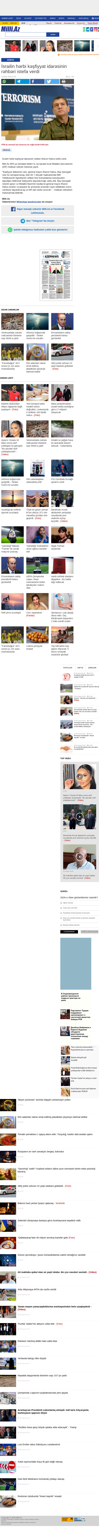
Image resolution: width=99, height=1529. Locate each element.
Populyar (67, 668)
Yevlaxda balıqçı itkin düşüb (32, 1358)
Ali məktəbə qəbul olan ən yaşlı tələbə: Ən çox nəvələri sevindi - (57, 1272)
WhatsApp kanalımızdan (28, 202)
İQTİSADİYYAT (41, 18)
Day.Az (49, 23)
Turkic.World (93, 23)
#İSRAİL (7, 150)
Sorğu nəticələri (89, 932)
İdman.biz (81, 23)
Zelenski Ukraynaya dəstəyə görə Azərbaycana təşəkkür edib (49, 1220)
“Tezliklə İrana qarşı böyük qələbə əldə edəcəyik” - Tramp (47, 1427)
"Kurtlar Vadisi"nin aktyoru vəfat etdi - (40, 1324)
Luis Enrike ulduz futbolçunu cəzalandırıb (39, 1444)
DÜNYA (61, 18)
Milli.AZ (10, 29)
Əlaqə (5, 23)
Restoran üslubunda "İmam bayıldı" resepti (39, 1496)
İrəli (97, 46)
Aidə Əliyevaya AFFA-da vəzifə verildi (37, 1289)
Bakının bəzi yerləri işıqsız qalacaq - (41, 1203)
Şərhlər (92, 668)
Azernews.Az (69, 23)
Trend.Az (57, 23)
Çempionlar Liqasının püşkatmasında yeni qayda (43, 1393)
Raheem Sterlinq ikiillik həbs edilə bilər (37, 1341)
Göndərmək (69, 932)
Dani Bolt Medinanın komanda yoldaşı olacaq (41, 1479)
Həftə (80, 668)
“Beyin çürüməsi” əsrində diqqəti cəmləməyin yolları (44, 1099)
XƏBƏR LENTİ (7, 18)
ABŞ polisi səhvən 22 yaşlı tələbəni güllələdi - (44, 1186)
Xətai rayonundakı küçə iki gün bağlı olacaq (40, 1461)
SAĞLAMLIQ (83, 18)
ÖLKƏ (18, 18)
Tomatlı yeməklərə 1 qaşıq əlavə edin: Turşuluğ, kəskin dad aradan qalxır (55, 1134)
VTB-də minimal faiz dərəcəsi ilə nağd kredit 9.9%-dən (24, 145)
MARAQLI (71, 18)
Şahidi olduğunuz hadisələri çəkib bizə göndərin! (40, 229)
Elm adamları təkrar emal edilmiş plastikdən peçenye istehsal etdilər (52, 1117)
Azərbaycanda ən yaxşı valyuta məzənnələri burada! (79, 54)
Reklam (13, 23)
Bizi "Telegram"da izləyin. (40, 221)
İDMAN (52, 18)
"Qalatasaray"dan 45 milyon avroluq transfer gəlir (46, 1237)
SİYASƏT (28, 18)
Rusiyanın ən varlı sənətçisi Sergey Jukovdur (41, 1151)
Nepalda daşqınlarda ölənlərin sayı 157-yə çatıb (42, 1375)
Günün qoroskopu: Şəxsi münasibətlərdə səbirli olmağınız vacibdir (52, 1255)
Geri (1, 46)
